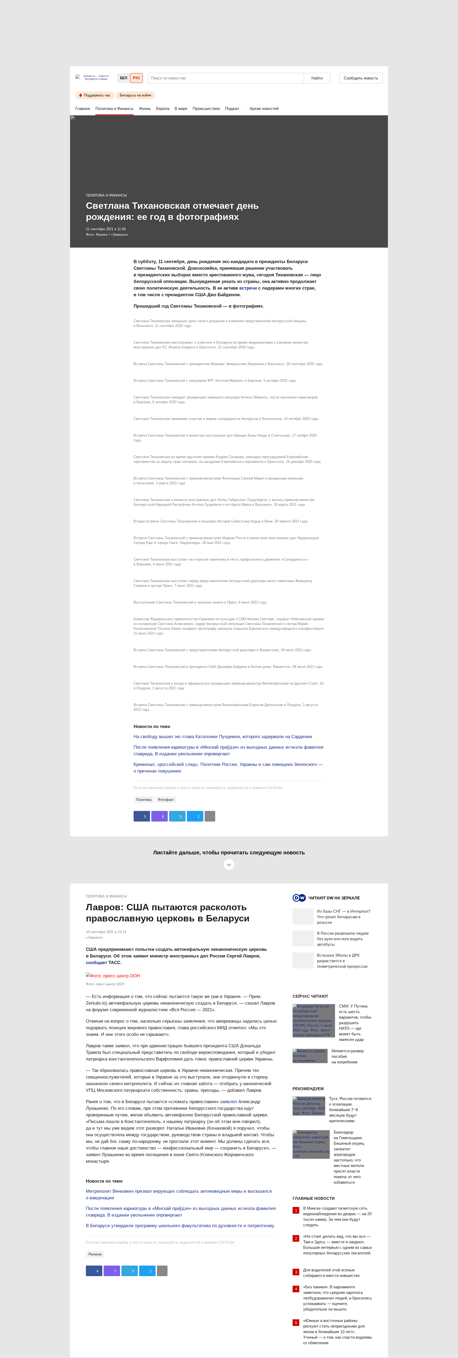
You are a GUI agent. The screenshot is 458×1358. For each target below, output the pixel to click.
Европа (162, 108)
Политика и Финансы (114, 108)
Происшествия (206, 108)
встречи (248, 288)
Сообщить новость (361, 78)
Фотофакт (166, 800)
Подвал (232, 108)
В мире (181, 108)
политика (143, 800)
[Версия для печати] (210, 816)
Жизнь (145, 108)
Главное (82, 108)
